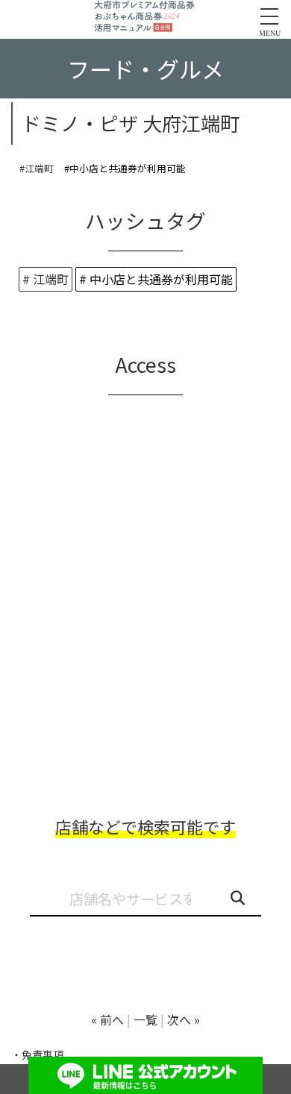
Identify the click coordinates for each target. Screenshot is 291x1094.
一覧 (145, 1019)
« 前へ (107, 1019)
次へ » (183, 1019)
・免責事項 (37, 1054)
